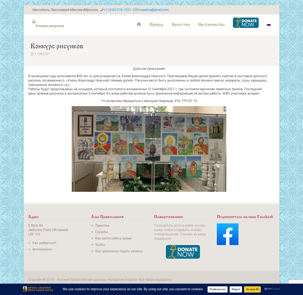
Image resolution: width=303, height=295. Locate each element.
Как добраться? (44, 243)
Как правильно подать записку (119, 251)
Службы (101, 232)
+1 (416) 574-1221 (117, 10)
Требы (100, 245)
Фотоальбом (42, 249)
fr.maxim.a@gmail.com (153, 10)
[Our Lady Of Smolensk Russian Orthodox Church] (48, 23)
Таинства (102, 225)
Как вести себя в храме (113, 238)
